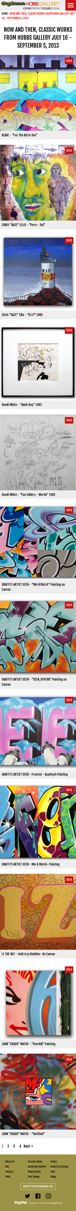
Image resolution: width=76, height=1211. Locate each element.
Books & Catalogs (59, 1166)
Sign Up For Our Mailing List (38, 1186)
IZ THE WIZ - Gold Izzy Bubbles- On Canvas (28, 954)
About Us (9, 1161)
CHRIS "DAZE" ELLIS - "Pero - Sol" (23, 225)
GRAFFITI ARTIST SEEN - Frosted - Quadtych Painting (35, 774)
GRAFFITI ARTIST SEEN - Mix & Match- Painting (31, 864)
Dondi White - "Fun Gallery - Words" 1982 (28, 495)
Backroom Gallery (37, 1166)
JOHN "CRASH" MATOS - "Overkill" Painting (28, 1044)
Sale (53, 1171)
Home (5, 13)
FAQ (7, 1166)
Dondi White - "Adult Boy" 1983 (22, 405)
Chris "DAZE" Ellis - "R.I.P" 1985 (22, 315)
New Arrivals (34, 1171)
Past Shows (33, 1176)
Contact (9, 1171)
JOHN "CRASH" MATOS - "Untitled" (23, 1134)
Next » (28, 1146)
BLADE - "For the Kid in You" (19, 135)
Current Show (35, 1161)
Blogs (53, 1176)
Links (7, 1176)
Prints (54, 1161)
